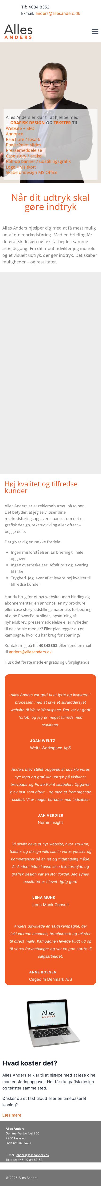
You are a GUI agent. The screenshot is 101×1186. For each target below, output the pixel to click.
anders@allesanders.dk (57, 13)
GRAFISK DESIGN (27, 122)
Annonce (14, 134)
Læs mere (11, 1115)
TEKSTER (62, 122)
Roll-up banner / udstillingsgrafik (38, 161)
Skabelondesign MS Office (31, 172)
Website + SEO (20, 128)
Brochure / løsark (23, 139)
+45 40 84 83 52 (29, 1160)
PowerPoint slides (23, 145)
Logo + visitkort (21, 167)
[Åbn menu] (95, 31)
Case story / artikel (24, 156)
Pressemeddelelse (24, 150)
